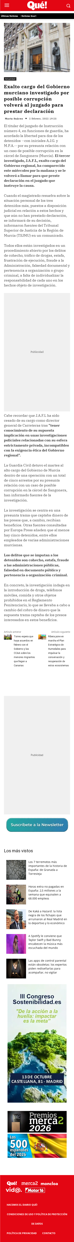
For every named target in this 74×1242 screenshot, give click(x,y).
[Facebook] (20, 680)
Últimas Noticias (9, 16)
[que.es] (37, 5)
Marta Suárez (14, 118)
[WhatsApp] (48, 680)
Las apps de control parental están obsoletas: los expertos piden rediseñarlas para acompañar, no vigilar (47, 966)
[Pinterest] (38, 680)
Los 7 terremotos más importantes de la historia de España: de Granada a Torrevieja (47, 868)
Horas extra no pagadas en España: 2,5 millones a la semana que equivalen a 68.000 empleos (46, 892)
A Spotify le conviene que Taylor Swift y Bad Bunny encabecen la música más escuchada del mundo (45, 942)
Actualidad (10, 78)
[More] (57, 680)
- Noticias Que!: (28, 16)
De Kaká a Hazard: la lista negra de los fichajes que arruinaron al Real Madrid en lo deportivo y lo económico (47, 917)
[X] (29, 680)
